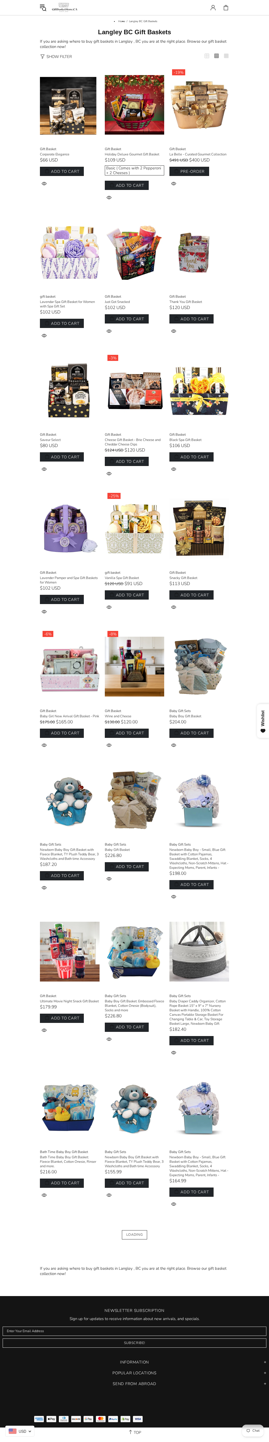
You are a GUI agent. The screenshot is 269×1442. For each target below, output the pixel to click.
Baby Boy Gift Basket (185, 716)
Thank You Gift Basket (185, 302)
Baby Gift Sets (180, 711)
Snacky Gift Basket (183, 578)
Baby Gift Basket (117, 850)
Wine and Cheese (118, 716)
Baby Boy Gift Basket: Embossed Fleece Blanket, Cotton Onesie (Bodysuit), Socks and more (134, 1006)
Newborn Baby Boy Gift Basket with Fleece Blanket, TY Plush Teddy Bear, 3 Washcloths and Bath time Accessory (69, 854)
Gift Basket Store (64, 7)
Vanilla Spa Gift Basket (122, 578)
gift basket (47, 297)
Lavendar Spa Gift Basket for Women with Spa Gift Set (67, 304)
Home (121, 21)
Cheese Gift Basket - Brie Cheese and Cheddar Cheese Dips (133, 442)
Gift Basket (48, 149)
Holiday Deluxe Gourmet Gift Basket (132, 154)
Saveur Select (50, 440)
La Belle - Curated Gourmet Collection (197, 154)
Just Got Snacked (117, 302)
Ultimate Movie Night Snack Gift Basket (69, 1001)
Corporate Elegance (54, 154)
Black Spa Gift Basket (185, 440)
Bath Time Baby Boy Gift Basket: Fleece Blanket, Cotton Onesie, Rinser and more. (68, 1162)
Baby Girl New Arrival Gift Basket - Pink (69, 716)
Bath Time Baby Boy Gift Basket (64, 1152)
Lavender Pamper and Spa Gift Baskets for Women (69, 580)
